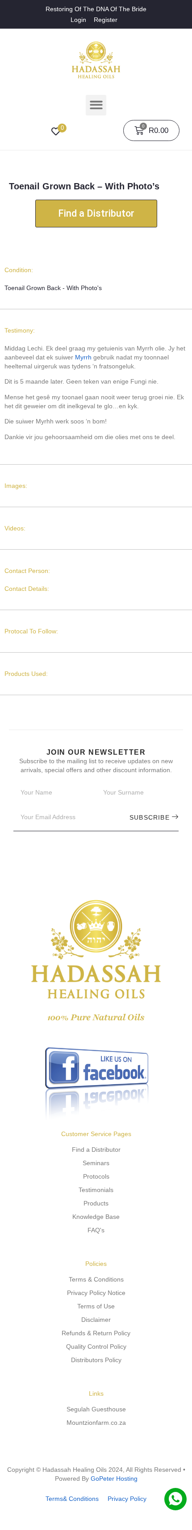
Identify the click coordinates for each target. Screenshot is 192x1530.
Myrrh (83, 357)
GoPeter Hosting (114, 1478)
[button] (96, 105)
